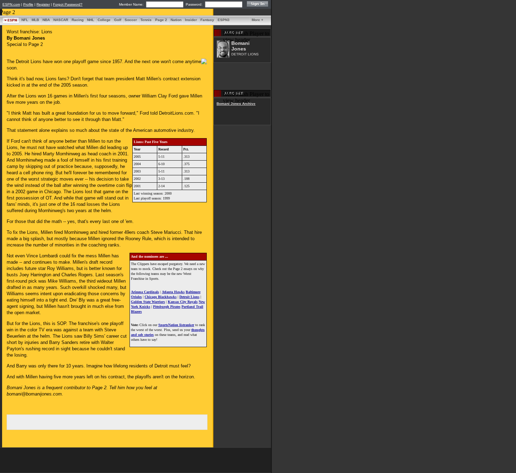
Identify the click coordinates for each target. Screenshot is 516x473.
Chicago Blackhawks (161, 297)
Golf (117, 20)
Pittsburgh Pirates (166, 307)
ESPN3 (224, 20)
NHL (90, 20)
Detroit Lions (189, 297)
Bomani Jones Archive (236, 104)
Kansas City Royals (183, 302)
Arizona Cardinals (145, 292)
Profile (28, 4)
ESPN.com (11, 4)
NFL (24, 20)
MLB (35, 20)
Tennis (146, 20)
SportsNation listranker (176, 325)
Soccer (131, 20)
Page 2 (161, 20)
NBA (46, 20)
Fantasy (207, 20)
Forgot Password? (67, 4)
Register (43, 4)
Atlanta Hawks (173, 292)
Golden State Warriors (148, 302)
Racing (78, 20)
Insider (191, 20)
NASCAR (60, 20)
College (104, 20)
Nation (176, 20)
